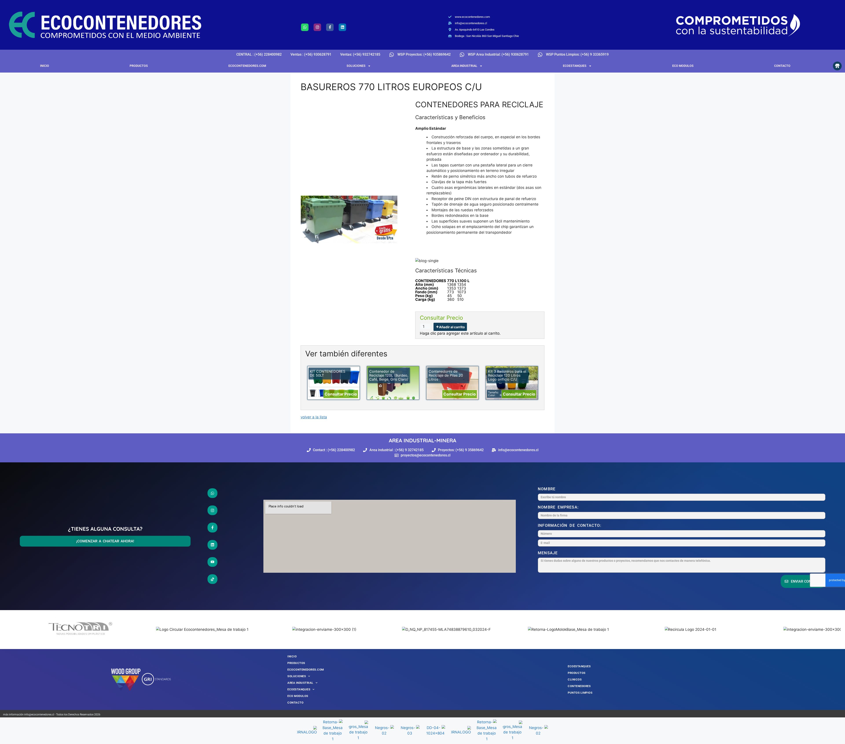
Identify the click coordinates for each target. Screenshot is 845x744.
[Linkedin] (342, 27)
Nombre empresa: (559, 507)
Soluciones (356, 65)
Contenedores (579, 686)
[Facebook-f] (330, 27)
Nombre (548, 489)
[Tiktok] (212, 579)
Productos (139, 65)
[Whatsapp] (305, 27)
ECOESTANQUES (574, 65)
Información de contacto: (571, 525)
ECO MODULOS (683, 65)
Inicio (44, 65)
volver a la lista (314, 417)
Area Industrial (464, 65)
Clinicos (575, 679)
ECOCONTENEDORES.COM (247, 65)
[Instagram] (317, 27)
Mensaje (549, 553)
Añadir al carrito (452, 327)
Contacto (782, 65)
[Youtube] (212, 562)
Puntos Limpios (580, 692)
